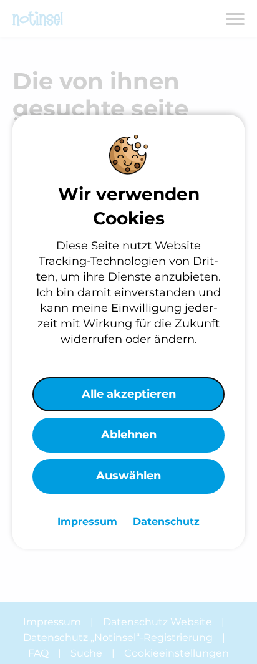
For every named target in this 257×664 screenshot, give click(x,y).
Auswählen (128, 476)
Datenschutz (166, 521)
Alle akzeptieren (129, 394)
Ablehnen (129, 434)
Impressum (88, 521)
